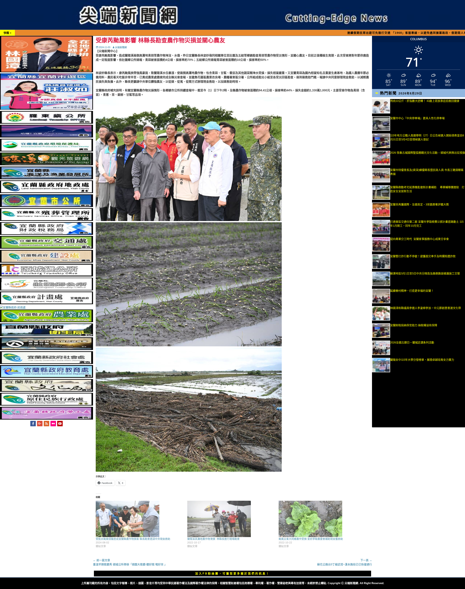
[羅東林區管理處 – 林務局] (46, 349)
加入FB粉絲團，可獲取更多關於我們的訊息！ (232, 573)
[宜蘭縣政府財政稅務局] (46, 233)
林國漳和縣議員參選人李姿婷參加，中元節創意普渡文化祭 (425, 307)
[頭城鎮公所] (46, 275)
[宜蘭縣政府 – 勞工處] (46, 418)
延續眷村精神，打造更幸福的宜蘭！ (412, 290)
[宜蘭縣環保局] (46, 150)
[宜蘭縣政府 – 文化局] (46, 390)
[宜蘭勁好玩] (46, 136)
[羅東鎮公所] (46, 122)
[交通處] (46, 247)
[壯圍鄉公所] (46, 289)
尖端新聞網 (121, 47)
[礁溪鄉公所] (46, 164)
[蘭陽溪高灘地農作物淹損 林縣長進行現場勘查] (231, 519)
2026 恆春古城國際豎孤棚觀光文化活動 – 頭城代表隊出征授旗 (427, 152)
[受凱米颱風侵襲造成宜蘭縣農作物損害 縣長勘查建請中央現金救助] (140, 519)
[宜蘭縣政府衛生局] (46, 335)
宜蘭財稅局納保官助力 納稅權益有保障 (413, 325)
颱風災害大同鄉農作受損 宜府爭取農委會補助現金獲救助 (311, 538)
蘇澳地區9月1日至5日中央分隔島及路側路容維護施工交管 (425, 273)
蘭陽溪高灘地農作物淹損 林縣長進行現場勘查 (213, 538)
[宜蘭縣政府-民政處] (13, 307)
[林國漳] (46, 71)
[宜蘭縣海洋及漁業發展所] (46, 178)
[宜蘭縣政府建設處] (46, 261)
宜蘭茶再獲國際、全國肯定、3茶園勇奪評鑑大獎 (419, 204)
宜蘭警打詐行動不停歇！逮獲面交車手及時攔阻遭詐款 (423, 256)
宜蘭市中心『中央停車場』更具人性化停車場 (417, 118)
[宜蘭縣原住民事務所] (46, 404)
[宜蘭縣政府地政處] (46, 192)
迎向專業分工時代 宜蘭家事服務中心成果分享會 (419, 238)
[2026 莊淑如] (46, 108)
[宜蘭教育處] (46, 376)
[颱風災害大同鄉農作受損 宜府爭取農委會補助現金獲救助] (323, 519)
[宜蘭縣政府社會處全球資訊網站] (46, 363)
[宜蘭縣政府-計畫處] (46, 303)
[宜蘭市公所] (46, 206)
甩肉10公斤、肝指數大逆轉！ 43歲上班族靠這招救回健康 (424, 100)
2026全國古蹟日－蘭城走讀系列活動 (412, 342)
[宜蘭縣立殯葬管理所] (46, 219)
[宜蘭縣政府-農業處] (46, 321)
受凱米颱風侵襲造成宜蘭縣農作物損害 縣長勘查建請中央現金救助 (133, 538)
